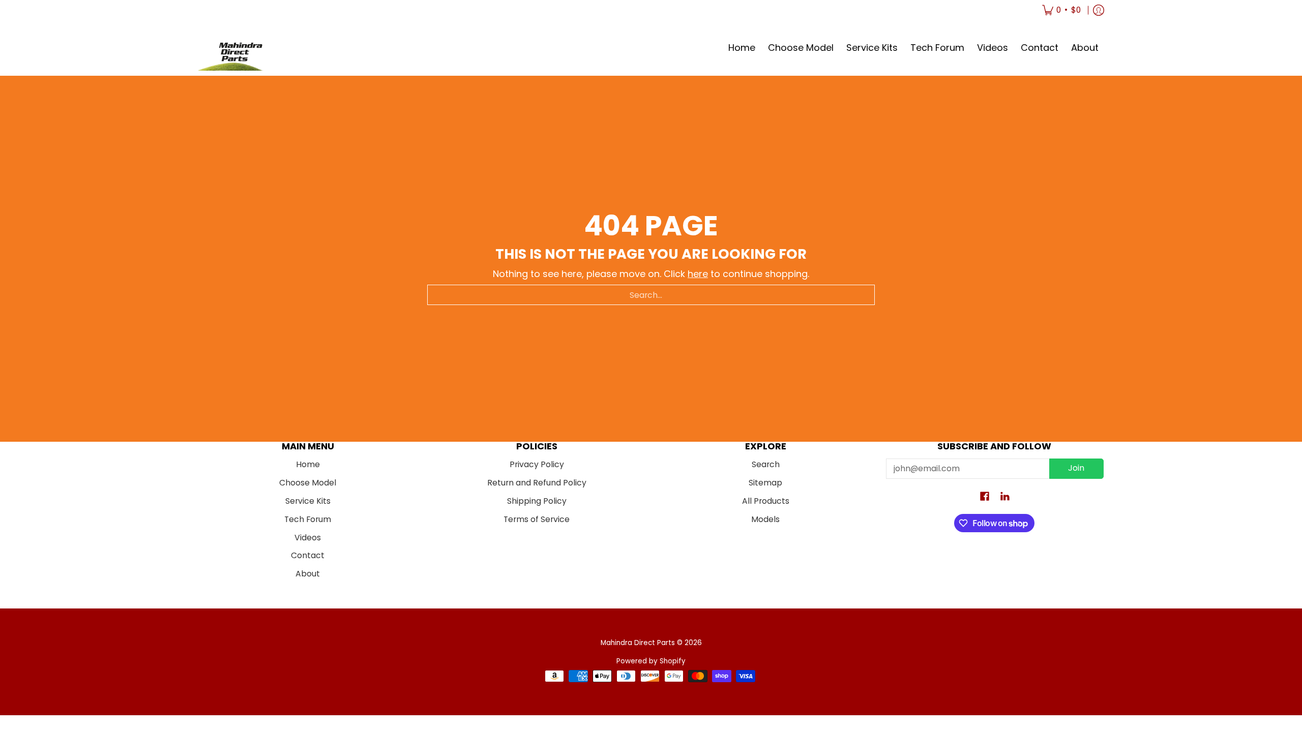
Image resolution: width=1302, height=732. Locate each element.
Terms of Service (537, 519)
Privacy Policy (537, 464)
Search (766, 464)
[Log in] (1098, 10)
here (698, 273)
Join (1076, 468)
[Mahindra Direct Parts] (236, 48)
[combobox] (651, 295)
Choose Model (307, 483)
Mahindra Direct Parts (638, 643)
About (307, 574)
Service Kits (308, 501)
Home (308, 464)
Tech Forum (307, 519)
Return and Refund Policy (536, 483)
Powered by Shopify (651, 661)
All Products (765, 501)
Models (765, 519)
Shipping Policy (537, 501)
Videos (307, 537)
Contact (307, 555)
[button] (985, 497)
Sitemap (765, 483)
